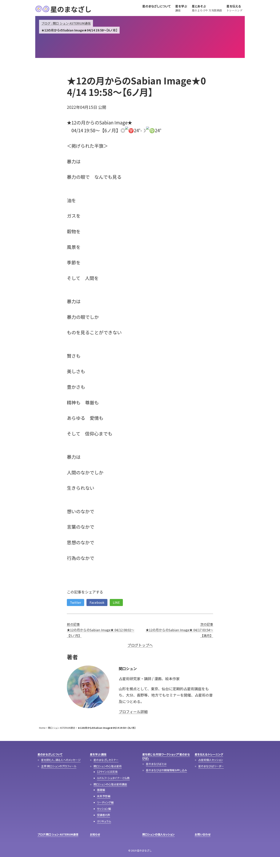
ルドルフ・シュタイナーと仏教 (113, 778)
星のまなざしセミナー (106, 760)
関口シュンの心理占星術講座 (110, 784)
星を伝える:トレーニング (209, 754)
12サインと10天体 (107, 772)
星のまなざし (70, 9)
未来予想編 (103, 796)
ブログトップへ (140, 645)
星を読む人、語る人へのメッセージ (61, 760)
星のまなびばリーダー (211, 766)
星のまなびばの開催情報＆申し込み (166, 770)
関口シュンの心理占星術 (108, 766)
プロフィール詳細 (133, 711)
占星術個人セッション (210, 760)
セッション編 (104, 809)
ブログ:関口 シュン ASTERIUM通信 (58, 834)
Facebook (97, 602)
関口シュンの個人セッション (158, 834)
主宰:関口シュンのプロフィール (58, 766)
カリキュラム (104, 821)
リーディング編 (105, 802)
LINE (116, 602)
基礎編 (101, 790)
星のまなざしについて (50, 754)
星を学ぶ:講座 (98, 754)
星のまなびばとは (156, 764)
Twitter (75, 602)
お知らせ (95, 834)
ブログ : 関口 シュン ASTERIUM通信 (66, 23)
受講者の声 (103, 815)
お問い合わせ (202, 834)
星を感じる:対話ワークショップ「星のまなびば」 (166, 756)
